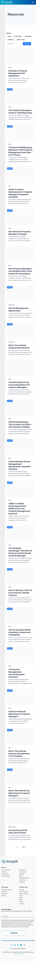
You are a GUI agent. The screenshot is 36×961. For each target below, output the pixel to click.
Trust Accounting (5, 876)
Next (23, 847)
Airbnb (21, 895)
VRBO (20, 897)
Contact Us (22, 882)
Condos (21, 901)
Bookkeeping (22, 870)
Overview (21, 889)
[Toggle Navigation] (33, 2)
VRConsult (4, 872)
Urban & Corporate (24, 893)
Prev (17, 847)
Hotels (20, 899)
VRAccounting (5, 874)
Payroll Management (24, 878)
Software (3, 895)
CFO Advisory (22, 880)
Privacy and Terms (18, 953)
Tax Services (22, 872)
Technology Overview (6, 889)
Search (27, 43)
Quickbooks (4, 893)
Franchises (22, 903)
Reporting (21, 874)
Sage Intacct (4, 891)
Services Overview (5, 870)
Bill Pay (21, 876)
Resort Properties (23, 891)
